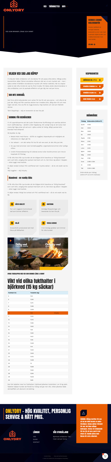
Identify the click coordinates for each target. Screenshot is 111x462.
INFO (63, 6)
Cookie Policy (47, 456)
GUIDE (35, 439)
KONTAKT (36, 442)
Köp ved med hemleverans (60, 456)
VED (45, 6)
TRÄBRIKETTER (54, 6)
